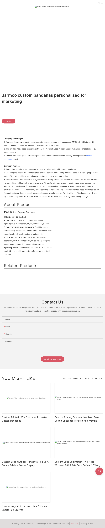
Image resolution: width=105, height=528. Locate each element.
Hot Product (97, 378)
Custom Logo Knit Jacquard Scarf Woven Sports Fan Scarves (24, 508)
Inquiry (9, 121)
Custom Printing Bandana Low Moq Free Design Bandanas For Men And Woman (77, 419)
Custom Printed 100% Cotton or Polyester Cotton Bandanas (24, 419)
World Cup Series (70, 378)
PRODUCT (84, 378)
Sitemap (74, 523)
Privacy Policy (87, 523)
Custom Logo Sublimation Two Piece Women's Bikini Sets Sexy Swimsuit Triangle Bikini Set (78, 463)
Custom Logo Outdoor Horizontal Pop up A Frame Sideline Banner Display (25, 463)
